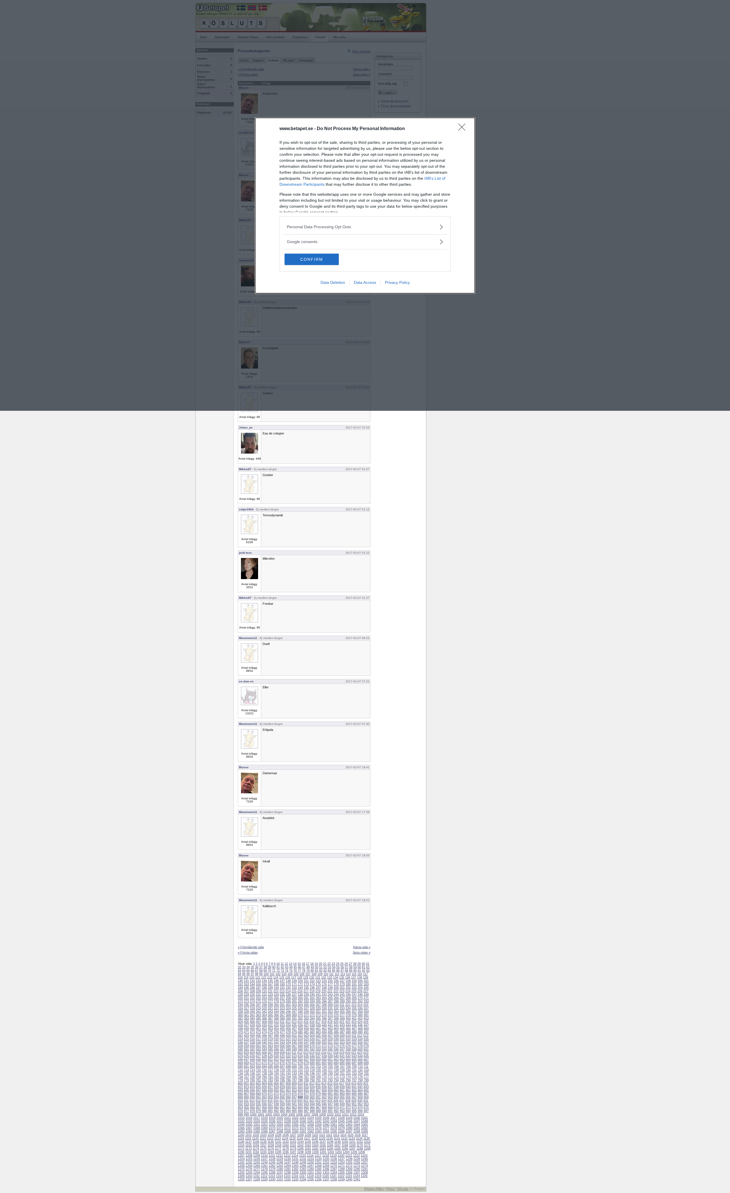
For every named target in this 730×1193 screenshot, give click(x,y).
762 (276, 1076)
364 (264, 1015)
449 (246, 1028)
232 (264, 994)
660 (324, 1059)
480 (300, 1032)
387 (270, 1018)
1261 (264, 1165)
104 (290, 974)
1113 (336, 1135)
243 (330, 994)
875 (294, 1093)
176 (324, 984)
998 (240, 1114)
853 (294, 1090)
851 (282, 1090)
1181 (308, 1148)
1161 (293, 1145)
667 (366, 1059)
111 (331, 974)
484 (324, 1032)
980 (264, 1111)
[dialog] (365, 205)
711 (366, 1066)
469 (366, 1028)
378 (348, 1015)
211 (270, 991)
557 (366, 1042)
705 (330, 1066)
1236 (333, 1158)
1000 (253, 1114)
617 (329, 1052)
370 (300, 1015)
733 (366, 1069)
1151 (352, 1141)
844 (240, 1090)
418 (324, 1022)
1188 (359, 1148)
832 (300, 1087)
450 (252, 1028)
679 (306, 1063)
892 (264, 1097)
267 (342, 998)
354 (336, 1011)
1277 (256, 1169)
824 (252, 1087)
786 (288, 1080)
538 (252, 1042)
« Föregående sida (251, 947)
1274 (364, 1165)
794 (336, 1080)
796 (348, 1080)
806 (276, 1083)
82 (321, 970)
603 (246, 1052)
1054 (279, 1124)
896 (288, 1097)
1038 (287, 1121)
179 (342, 984)
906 (348, 1097)
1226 (256, 1158)
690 (240, 1066)
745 (306, 1073)
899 (306, 1097)
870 (264, 1093)
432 (276, 1025)
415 (306, 1022)
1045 (341, 1121)
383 (246, 1018)
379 (354, 1015)
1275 (241, 1169)
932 (240, 1104)
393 (306, 1018)
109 (320, 974)
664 (348, 1059)
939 (282, 1104)
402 (360, 1018)
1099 (364, 1131)
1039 (295, 1121)
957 (258, 1107)
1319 (318, 1176)
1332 (287, 1179)
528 (324, 1039)
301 (282, 1004)
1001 (260, 1114)
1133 (351, 1138)
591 (306, 1049)
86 (338, 970)
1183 (322, 1148)
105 (296, 974)
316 (240, 1008)
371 (306, 1015)
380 (360, 1015)
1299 (295, 1172)
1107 (293, 1135)
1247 (287, 1162)
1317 (302, 1176)
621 (353, 1052)
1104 (270, 1135)
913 (258, 1100)
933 (246, 1104)
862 (348, 1090)
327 (306, 1008)
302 (288, 1004)
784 (276, 1080)
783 (270, 1080)
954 (240, 1107)
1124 (285, 1138)
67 (256, 970)
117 (365, 974)
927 (341, 1100)
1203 (338, 1152)
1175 (263, 1148)
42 (282, 967)
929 (353, 1100)
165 (258, 984)
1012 (345, 1114)
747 (318, 1073)
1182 (315, 1148)
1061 (333, 1124)
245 (342, 994)
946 (324, 1104)
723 (306, 1069)
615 (318, 1052)
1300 (302, 1172)
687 (354, 1063)
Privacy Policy (397, 282)
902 (324, 1097)
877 (306, 1093)
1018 (264, 1117)
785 (282, 1080)
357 (354, 1011)
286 (324, 1001)
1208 (249, 1155)
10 (278, 963)
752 (348, 1073)
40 (273, 967)
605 (258, 1052)
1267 (310, 1165)
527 (318, 1039)
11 (282, 963)
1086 (264, 1131)
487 (342, 1032)
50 (316, 967)
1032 (241, 1121)
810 (300, 1083)
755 (366, 1073)
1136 (241, 1141)
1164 (315, 1145)
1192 (256, 1152)
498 (276, 1035)
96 (248, 974)
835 (318, 1087)
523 (294, 1039)
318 (252, 1008)
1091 (302, 1131)
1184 (330, 1148)
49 (312, 967)
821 (365, 1083)
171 (294, 984)
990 (324, 1111)
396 (324, 1018)
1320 (325, 1176)
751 (342, 1073)
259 (294, 998)
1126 (300, 1138)
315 (365, 1004)
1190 (241, 1152)
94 (239, 974)
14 (295, 963)
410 (276, 1022)
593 (318, 1049)
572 (324, 1046)
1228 (272, 1158)
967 (318, 1107)
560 (252, 1046)
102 (278, 974)
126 (287, 977)
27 (350, 963)
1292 (241, 1172)
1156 (256, 1145)
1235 (326, 1158)
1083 (241, 1131)
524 (300, 1039)
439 (318, 1025)
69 (265, 970)
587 (282, 1049)
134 (335, 977)
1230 (287, 1158)
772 (336, 1076)
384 (252, 1018)
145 (270, 980)
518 (264, 1039)
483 (318, 1032)
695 (270, 1066)
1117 (365, 1135)
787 (294, 1080)
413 (294, 1022)
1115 (350, 1135)
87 (342, 970)
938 (276, 1104)
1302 (318, 1172)
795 (342, 1080)
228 (240, 994)
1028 (341, 1117)
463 (330, 1028)
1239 (356, 1158)
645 (366, 1056)
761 (270, 1076)
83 (325, 970)
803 (258, 1083)
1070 (272, 1128)
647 (246, 1059)
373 (318, 1015)
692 (252, 1066)
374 (324, 1015)
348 (300, 1011)
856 (312, 1090)
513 (365, 1035)
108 (314, 974)
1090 (295, 1131)
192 (288, 987)
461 (318, 1028)
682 (324, 1063)
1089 (287, 1131)
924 (324, 1100)
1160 (285, 1145)
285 (318, 1001)
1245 (272, 1162)
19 (316, 963)
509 (342, 1035)
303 (294, 1004)
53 (329, 967)
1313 (271, 1176)
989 (318, 1111)
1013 (353, 1114)
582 (252, 1049)
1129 (322, 1138)
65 (248, 970)
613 (306, 1052)
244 (336, 994)
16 (303, 963)
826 (264, 1087)
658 (312, 1059)
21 (325, 963)
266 (336, 998)
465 (342, 1028)
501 (294, 1035)
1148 (330, 1141)
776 (360, 1076)
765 (294, 1076)
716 (264, 1069)
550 (324, 1042)
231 (258, 994)
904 (336, 1097)
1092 (310, 1131)
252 (252, 998)
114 (348, 974)
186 (252, 987)
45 (295, 967)
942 (300, 1104)
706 (336, 1066)
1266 (302, 1165)
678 (300, 1063)
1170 (359, 1145)
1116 (357, 1135)
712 (240, 1069)
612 (300, 1052)
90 (355, 970)
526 (312, 1039)
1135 (366, 1138)
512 (359, 1035)
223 (341, 991)
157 (342, 980)
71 (273, 970)
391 (294, 1018)
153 (318, 980)
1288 (341, 1169)
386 (264, 1018)
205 (366, 987)
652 (276, 1059)
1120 (255, 1138)
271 (366, 998)
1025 (318, 1117)
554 (348, 1042)
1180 (300, 1148)
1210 (264, 1155)
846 (252, 1090)
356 (348, 1011)
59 (355, 967)
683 (330, 1063)
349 (306, 1011)
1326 (241, 1179)
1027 (333, 1117)
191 (282, 987)
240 (312, 994)
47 (303, 967)
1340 (349, 1179)
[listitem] (365, 227)
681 (318, 1063)
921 (306, 1100)
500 (288, 1035)
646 (240, 1059)
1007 (307, 1114)
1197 (293, 1152)
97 (252, 974)
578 (360, 1046)
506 (324, 1035)
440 (324, 1025)
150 (300, 980)
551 (330, 1042)
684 (336, 1063)
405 (246, 1022)
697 (282, 1066)
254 (264, 998)
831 (294, 1087)
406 (252, 1022)
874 (288, 1093)
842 (360, 1087)
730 (348, 1069)
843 (366, 1087)
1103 (263, 1135)
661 (330, 1059)
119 (246, 977)
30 (363, 963)
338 (240, 1011)
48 (308, 967)
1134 (359, 1138)
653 (282, 1059)
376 (336, 1015)
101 (272, 974)
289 (342, 1001)
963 (294, 1107)
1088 (279, 1131)
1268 (318, 1165)
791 (318, 1080)
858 (324, 1090)
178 (336, 984)
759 (258, 1076)
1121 (262, 1138)
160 (360, 980)
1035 (264, 1121)
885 (354, 1093)
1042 (318, 1121)
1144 (300, 1141)
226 (359, 991)
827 (270, 1087)
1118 (241, 1138)
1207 (241, 1155)
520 (276, 1039)
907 (354, 1097)
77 (299, 970)
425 (365, 1022)
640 (336, 1056)
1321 (333, 1176)
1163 (308, 1145)
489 (354, 1032)
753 (354, 1073)
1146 (315, 1141)
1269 (326, 1165)
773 (342, 1076)
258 (288, 998)
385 (258, 1018)
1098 (356, 1131)
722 (300, 1069)
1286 (326, 1169)
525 (306, 1039)
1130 (329, 1138)
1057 (302, 1124)
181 (354, 984)
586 (276, 1049)
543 (282, 1042)
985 (294, 1111)
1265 (295, 1165)
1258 (241, 1165)
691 (246, 1066)
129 (305, 977)
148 (288, 980)
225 (353, 991)
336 (360, 1008)
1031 (364, 1117)
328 (312, 1008)
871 (270, 1093)
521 (282, 1039)
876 (300, 1093)
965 (306, 1107)
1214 (294, 1155)
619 (341, 1052)
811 (306, 1083)
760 (264, 1076)
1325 (364, 1176)
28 (354, 963)
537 (246, 1042)
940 (288, 1104)
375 (330, 1015)
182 (360, 984)
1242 (249, 1162)
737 (258, 1073)
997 (366, 1111)
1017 (256, 1117)
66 (252, 970)
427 (246, 1025)
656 (300, 1059)
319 (258, 1008)
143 (258, 980)
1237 (341, 1158)
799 (366, 1080)
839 (342, 1087)
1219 (333, 1155)
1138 (256, 1141)
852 (288, 1090)
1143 (293, 1141)
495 (258, 1035)
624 (240, 1056)
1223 (364, 1155)
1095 (333, 1131)
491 (366, 1032)
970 (336, 1107)
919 (294, 1100)
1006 (299, 1114)
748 (324, 1073)
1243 (256, 1162)
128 (299, 977)
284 (312, 1001)
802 (252, 1083)
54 (333, 967)
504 (312, 1035)
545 (294, 1042)
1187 (352, 1148)
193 (294, 987)
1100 (241, 1135)
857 (318, 1090)
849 (270, 1090)
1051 (256, 1124)
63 (239, 970)
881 (330, 1093)
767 (306, 1076)
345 (282, 1011)
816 (335, 1083)
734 (240, 1073)
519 (270, 1039)
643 (354, 1056)
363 (258, 1015)
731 (354, 1069)
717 (270, 1069)
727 (330, 1069)
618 (335, 1052)
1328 (256, 1179)
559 (246, 1046)
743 (294, 1073)
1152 (359, 1141)
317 (246, 1008)
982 (276, 1111)
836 (324, 1087)
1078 (333, 1128)
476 (276, 1032)
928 (347, 1100)
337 (366, 1008)
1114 (343, 1135)
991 (330, 1111)
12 (286, 963)
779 (246, 1080)
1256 (356, 1162)
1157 (263, 1145)
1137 (248, 1141)
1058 (310, 1124)
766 (300, 1076)
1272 (349, 1165)
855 (306, 1090)
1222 (356, 1155)
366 (276, 1015)
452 (264, 1028)
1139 (263, 1141)
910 (240, 1100)
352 (324, 1011)
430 (264, 1025)
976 (240, 1111)
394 (312, 1018)
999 (246, 1114)
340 (252, 1011)
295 (246, 1004)
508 (336, 1035)
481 (306, 1032)
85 (333, 970)
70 (269, 970)
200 (336, 987)
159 (354, 980)
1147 (322, 1141)
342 (264, 1011)
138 (359, 977)
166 (264, 984)
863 (354, 1090)
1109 (308, 1135)
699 (294, 1066)
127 (293, 977)
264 (324, 998)
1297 (279, 1172)
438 (312, 1025)
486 (336, 1032)
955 (246, 1107)
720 (288, 1069)
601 (366, 1049)
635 (306, 1056)
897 (294, 1097)
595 (330, 1049)
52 (325, 967)
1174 (256, 1148)
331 (330, 1008)
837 (330, 1087)
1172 (241, 1148)
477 (282, 1032)
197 (318, 987)
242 (324, 994)
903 (330, 1097)
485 (330, 1032)
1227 (264, 1158)
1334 (302, 1179)
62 (368, 967)
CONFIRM (311, 259)
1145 (308, 1141)
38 (265, 967)
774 (348, 1076)
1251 (318, 1162)
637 (318, 1056)
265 (330, 998)
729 (342, 1069)
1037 (279, 1121)
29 (359, 963)
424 (359, 1022)
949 (342, 1104)
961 (282, 1107)
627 (258, 1056)
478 (288, 1032)
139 (365, 977)
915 (270, 1100)
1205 (353, 1152)
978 (252, 1111)
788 (300, 1080)
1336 (318, 1179)
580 (240, 1049)
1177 (278, 1148)
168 (276, 984)
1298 (287, 1172)
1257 (364, 1162)
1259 (249, 1165)
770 (324, 1076)
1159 (278, 1145)
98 (256, 974)
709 (354, 1066)
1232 (302, 1158)
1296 (272, 1172)
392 (300, 1018)
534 (360, 1039)
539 (258, 1042)
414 (300, 1022)
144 (264, 980)
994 (348, 1111)
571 (318, 1046)
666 (360, 1059)
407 (258, 1022)
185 (246, 987)
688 (360, 1063)
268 (348, 998)
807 (282, 1083)
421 (341, 1022)
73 (282, 970)
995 (354, 1111)
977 (246, 1111)
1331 (279, 1179)
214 (288, 991)
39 (269, 967)
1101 (248, 1135)
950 (348, 1104)
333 (342, 1008)
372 (312, 1015)
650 (264, 1059)
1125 (292, 1138)
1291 (364, 1169)
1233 (310, 1158)
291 (354, 1001)
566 (288, 1046)
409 (270, 1022)
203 (354, 987)
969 (330, 1107)
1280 (279, 1169)
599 (354, 1049)
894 (276, 1097)
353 (330, 1011)
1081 (356, 1128)
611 (294, 1052)
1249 (302, 1162)
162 (240, 984)
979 (258, 1111)
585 (270, 1049)
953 (366, 1104)
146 (276, 980)
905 (342, 1097)
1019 (272, 1117)
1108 (300, 1135)
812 (312, 1083)
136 (347, 977)
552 (336, 1042)
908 (360, 1097)
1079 (341, 1128)
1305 (341, 1172)
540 (264, 1042)
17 (307, 963)
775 (354, 1076)
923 (318, 1100)
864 (360, 1090)
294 (240, 1004)
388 (276, 1018)
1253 (333, 1162)
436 (300, 1025)
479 (294, 1032)
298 (264, 1004)
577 (354, 1046)
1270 (333, 1165)
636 (312, 1056)
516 (252, 1039)
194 (300, 987)
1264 (287, 1165)
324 (288, 1008)
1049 (241, 1124)
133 (329, 977)
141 (246, 980)
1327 (249, 1179)
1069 (264, 1128)
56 (342, 967)
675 (282, 1063)
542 (276, 1042)
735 (246, 1073)
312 (347, 1004)
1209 (256, 1155)
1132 (344, 1138)
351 (318, 1011)
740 (276, 1073)
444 (348, 1025)
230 (252, 994)
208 (252, 991)
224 (347, 991)
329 (318, 1008)
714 (252, 1069)
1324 (356, 1176)
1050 (249, 1124)
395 (318, 1018)
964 (300, 1107)
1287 (333, 1169)
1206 (361, 1152)
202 (348, 987)
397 (330, 1018)
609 (282, 1052)
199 (330, 987)
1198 (300, 1152)
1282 (295, 1169)
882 (336, 1093)
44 (291, 967)
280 (288, 1001)
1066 (241, 1128)
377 (342, 1015)
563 (270, 1046)
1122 (270, 1138)
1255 (349, 1162)
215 (294, 991)
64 (244, 970)
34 (248, 967)
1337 (326, 1179)
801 (246, 1083)
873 (282, 1093)
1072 (287, 1128)
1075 (310, 1128)
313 (353, 1004)
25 (342, 963)
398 (336, 1018)
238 (300, 994)
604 (252, 1052)
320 (264, 1008)
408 (264, 1022)
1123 (277, 1138)
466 (348, 1028)
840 (348, 1087)
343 (270, 1011)
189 (270, 987)
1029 (349, 1117)
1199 (308, 1152)
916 (276, 1100)
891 (258, 1097)
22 (329, 963)
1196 (285, 1152)
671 (258, 1063)
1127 (307, 1138)
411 (282, 1022)
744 (300, 1073)
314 (359, 1004)
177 (330, 984)
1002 (268, 1114)
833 (306, 1087)
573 (330, 1046)
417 (318, 1022)
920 (300, 1100)
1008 (314, 1114)
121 (257, 977)
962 (288, 1107)
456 (288, 1028)
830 (288, 1087)
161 (366, 980)
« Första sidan (248, 952)
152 (312, 980)
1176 (270, 1148)
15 (299, 963)
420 (335, 1022)
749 (330, 1073)
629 (270, 1056)
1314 (279, 1176)
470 (240, 1032)
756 (240, 1076)
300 (276, 1004)
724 (312, 1069)
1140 (270, 1141)
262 (312, 998)
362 (252, 1015)
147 (282, 980)
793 (330, 1080)
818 (347, 1083)
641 (342, 1056)
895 (282, 1097)
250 (240, 998)
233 (270, 994)
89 (350, 970)
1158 (270, 1145)
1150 (345, 1141)
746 (312, 1073)
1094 (326, 1131)
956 (252, 1107)
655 (294, 1059)
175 (318, 984)
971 (342, 1107)
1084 (249, 1131)
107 (308, 974)
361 (246, 1015)
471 (246, 1032)
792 (324, 1080)
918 (288, 1100)
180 (348, 984)
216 (300, 991)
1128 (314, 1138)
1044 (333, 1121)
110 (325, 974)
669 (246, 1063)
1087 (272, 1131)
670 (252, 1063)
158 (348, 980)
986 (300, 1111)
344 (276, 1011)
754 (360, 1073)
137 (353, 977)
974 (360, 1107)
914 (264, 1100)
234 (276, 994)
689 (366, 1063)
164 (252, 984)
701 (306, 1066)
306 (312, 1004)
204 (360, 987)
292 (360, 1001)
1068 (256, 1128)
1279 (272, 1169)
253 (258, 998)
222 (335, 991)
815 (329, 1083)
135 (341, 977)
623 (365, 1052)
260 (300, 998)
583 (258, 1049)
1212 (279, 1155)
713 (246, 1069)
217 (306, 991)
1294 (256, 1172)
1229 (279, 1158)
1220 (341, 1155)
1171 (367, 1145)
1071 (279, 1128)
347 (294, 1011)
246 (348, 994)
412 (288, 1022)
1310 (249, 1176)
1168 (345, 1145)
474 (264, 1032)
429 (258, 1025)
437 (306, 1025)
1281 (287, 1169)
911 (246, 1100)
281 (294, 1001)
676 (288, 1063)
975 (366, 1107)
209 (258, 991)
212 (276, 991)
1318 (310, 1176)
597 (342, 1049)
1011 (337, 1114)
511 (354, 1035)
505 (318, 1035)
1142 (285, 1141)
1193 (263, 1152)
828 (276, 1087)
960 (276, 1107)
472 (252, 1032)
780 (252, 1080)
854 (300, 1090)
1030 (356, 1117)
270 (360, 998)
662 (336, 1059)
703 (318, 1066)
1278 (264, 1169)
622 (359, 1052)
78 (303, 970)
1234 (318, 1158)
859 (330, 1090)
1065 (364, 1124)
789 (306, 1080)
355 (342, 1011)
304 (300, 1004)
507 (330, 1035)
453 (270, 1028)
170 (288, 984)
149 (294, 980)
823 (246, 1087)
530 (336, 1039)
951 (354, 1104)
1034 (256, 1121)
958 (264, 1107)
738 (264, 1073)
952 (360, 1104)
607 (270, 1052)
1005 (291, 1114)
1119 (248, 1138)
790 (312, 1080)
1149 (337, 1141)
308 (324, 1004)
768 (312, 1076)
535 (366, 1039)
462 (324, 1028)
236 (288, 994)
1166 (330, 1145)
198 (324, 987)
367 (282, 1015)
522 (288, 1039)
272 (240, 1001)
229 (246, 994)
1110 (315, 1135)
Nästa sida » (361, 947)
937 (270, 1104)
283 (306, 1001)
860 (336, 1090)
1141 (278, 1141)
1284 (310, 1169)
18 (312, 963)
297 (258, 1004)
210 (264, 991)
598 (348, 1049)
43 (286, 967)
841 (354, 1087)
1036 (272, 1121)
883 (342, 1093)
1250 (310, 1162)
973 (354, 1107)
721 (294, 1069)
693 (258, 1066)
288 (336, 1001)
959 (270, 1107)
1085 (256, 1131)
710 (360, 1066)
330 (324, 1008)
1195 (278, 1152)
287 (330, 1001)
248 (360, 994)
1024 (310, 1117)
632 (288, 1056)
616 (324, 1052)
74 (286, 970)
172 (300, 984)
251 (246, 998)
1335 (310, 1179)
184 (240, 987)
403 (366, 1018)
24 (337, 963)
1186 (345, 1148)
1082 (364, 1128)
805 (270, 1083)
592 (312, 1049)
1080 (349, 1128)
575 (342, 1046)
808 (288, 1083)
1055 (287, 1124)
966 (312, 1107)
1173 (248, 1148)
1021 (287, 1117)
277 (270, 1001)
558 (240, 1046)
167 (270, 984)
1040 (302, 1121)
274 (252, 1001)
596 (336, 1049)
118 (240, 977)
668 (240, 1063)
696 (276, 1066)
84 (329, 970)
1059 (318, 1124)
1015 (241, 1117)
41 (278, 967)
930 (359, 1100)
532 (348, 1039)
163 (246, 984)
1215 (302, 1155)
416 (312, 1022)
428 (252, 1025)
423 (353, 1022)
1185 (337, 1148)
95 (244, 974)
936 (264, 1104)
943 (306, 1104)
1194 (270, 1152)
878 (312, 1093)
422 (347, 1022)
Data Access (365, 282)
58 (350, 967)
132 (323, 977)
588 (288, 1049)
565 (282, 1046)
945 (318, 1104)
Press (390, 1188)
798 (360, 1080)
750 (336, 1073)
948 (336, 1104)
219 (318, 991)
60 (359, 967)
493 (246, 1035)
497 (270, 1035)
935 (258, 1104)
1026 (326, 1117)
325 (294, 1008)
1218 (325, 1155)
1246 (279, 1162)
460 (312, 1028)
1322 (341, 1176)
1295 (264, 1172)
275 (258, 1001)
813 (318, 1083)
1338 (333, 1179)
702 (312, 1066)
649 (258, 1059)
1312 (264, 1176)
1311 (256, 1176)
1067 (249, 1128)
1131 (337, 1138)
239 (306, 994)
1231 (295, 1158)
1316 (294, 1176)
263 (318, 998)
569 (306, 1046)
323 (282, 1008)
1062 (341, 1124)
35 (252, 967)
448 (240, 1028)
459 (306, 1028)
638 (324, 1056)
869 (258, 1093)
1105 (278, 1135)
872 (276, 1093)
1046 (349, 1121)
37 (261, 967)
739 (270, 1073)
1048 (364, 1121)
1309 (241, 1176)
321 (270, 1008)
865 (366, 1090)
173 (306, 984)
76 (295, 970)
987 (306, 1111)
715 (258, 1069)
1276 (249, 1169)
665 (354, 1059)
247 (354, 994)
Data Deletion (333, 282)
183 (366, 984)
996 (360, 1111)
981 (270, 1111)
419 (329, 1022)
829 (282, 1087)
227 (365, 991)
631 (282, 1056)
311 (342, 1004)
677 (294, 1063)
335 (354, 1008)
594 (324, 1049)
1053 (272, 1124)
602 (240, 1052)
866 (240, 1093)
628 (264, 1056)
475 (270, 1032)
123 (269, 977)
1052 (264, 1124)
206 (240, 991)
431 (270, 1025)
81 (316, 970)
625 (246, 1056)
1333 (295, 1179)
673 (270, 1063)
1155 (248, 1145)
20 (320, 963)
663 (342, 1059)
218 (312, 991)
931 (365, 1100)
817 (341, 1083)
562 (264, 1046)
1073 (295, 1128)
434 (288, 1025)
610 (288, 1052)
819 (353, 1083)
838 (336, 1087)
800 (240, 1083)
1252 (326, 1162)
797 (354, 1080)
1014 (360, 1114)
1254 (341, 1162)
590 (300, 1049)
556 (360, 1042)
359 (366, 1011)
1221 (348, 1155)
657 (306, 1059)
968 (324, 1107)
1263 (279, 1165)
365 (270, 1015)
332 (336, 1008)
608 (276, 1052)
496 (264, 1035)
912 (252, 1100)
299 (270, 1004)
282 (300, 1001)
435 (294, 1025)
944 (312, 1104)
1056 (295, 1124)
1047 (356, 1121)
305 (306, 1004)
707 (342, 1066)
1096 (341, 1131)
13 (290, 963)
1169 (352, 1145)
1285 (318, 1169)
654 (288, 1059)
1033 (249, 1121)
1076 (318, 1128)
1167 (337, 1145)
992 (336, 1111)
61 (363, 967)
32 (239, 967)
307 (318, 1004)
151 (306, 980)
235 (282, 994)
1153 (367, 1141)
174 (312, 984)
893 (270, 1097)
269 (354, 998)
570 (312, 1046)
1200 (315, 1152)
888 (240, 1097)
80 (312, 970)
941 (294, 1104)
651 (270, 1059)
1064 (356, 1124)
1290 (356, 1169)
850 (276, 1090)
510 (348, 1035)
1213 (287, 1155)
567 (294, 1046)
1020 (279, 1117)
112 (336, 974)
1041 (310, 1121)
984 (288, 1111)
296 (252, 1004)
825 (258, 1087)
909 (366, 1097)
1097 (349, 1131)
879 (318, 1093)
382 (240, 1018)
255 (270, 998)
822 (240, 1087)
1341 (356, 1179)
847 (258, 1090)
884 (348, 1093)
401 (354, 1018)
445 (354, 1025)
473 (258, 1032)
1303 (326, 1172)
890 (252, 1097)
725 (318, 1069)
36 (256, 967)
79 (308, 970)
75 (291, 970)
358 (360, 1011)
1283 (302, 1169)
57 (346, 967)
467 (354, 1028)
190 (276, 987)
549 (318, 1042)
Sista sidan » (361, 952)
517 (258, 1039)
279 (282, 1001)
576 (348, 1046)
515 (246, 1039)
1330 (272, 1179)
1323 (348, 1176)
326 (300, 1008)
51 (321, 967)
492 (240, 1035)
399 (342, 1018)
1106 (285, 1135)
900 (312, 1097)
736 (252, 1073)
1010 (330, 1114)
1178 (285, 1148)
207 (246, 991)
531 (342, 1039)
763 (282, 1076)
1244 (264, 1162)
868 (252, 1093)
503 (306, 1035)
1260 (256, 1165)
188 (264, 987)
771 (330, 1076)
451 (258, 1028)
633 (294, 1056)
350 (312, 1011)
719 (282, 1069)
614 (312, 1052)
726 (324, 1069)
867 (246, 1093)
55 (338, 967)
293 (366, 1001)
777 (366, 1076)
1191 (248, 1152)
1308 (364, 1172)
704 (324, 1066)
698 (288, 1066)
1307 (356, 1172)
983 (282, 1111)
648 (252, 1059)
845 (246, 1090)
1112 (329, 1135)
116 (359, 974)
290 (348, 1001)
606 (264, 1052)
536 (240, 1042)
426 (240, 1025)
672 (264, 1063)
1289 (349, 1169)
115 (354, 974)
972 (348, 1107)
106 (302, 974)
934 (252, 1104)
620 (347, 1052)
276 (264, 1001)
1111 (322, 1135)
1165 (322, 1145)
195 (306, 987)
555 (354, 1042)
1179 (293, 1148)
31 (367, 963)
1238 (349, 1158)
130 (311, 977)
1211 (272, 1155)
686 (348, 1063)
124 (275, 977)
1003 (276, 1114)
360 (240, 1015)
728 (336, 1069)
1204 (346, 1152)
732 (360, 1069)
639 (330, 1056)
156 (336, 980)
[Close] (463, 129)
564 (276, 1046)
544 (288, 1042)
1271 (341, 1165)
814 (324, 1083)
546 (300, 1042)
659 (318, 1059)
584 (264, 1049)
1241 (241, 1162)
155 (330, 980)
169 (282, 984)
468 (360, 1028)
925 (329, 1100)
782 (264, 1080)
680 (312, 1063)
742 (288, 1073)
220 (324, 991)
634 (300, 1056)
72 (278, 970)
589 (294, 1049)
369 (294, 1015)
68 (261, 970)
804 (264, 1083)
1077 (326, 1128)
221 (329, 991)
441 (330, 1025)
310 (336, 1004)
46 (299, 967)
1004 (284, 1114)
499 (282, 1035)
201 (342, 987)
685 (342, 1063)
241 (318, 994)
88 (346, 970)
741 (282, 1073)
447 (366, 1025)
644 (360, 1056)
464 (336, 1028)
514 (240, 1039)
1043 (326, 1121)
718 (276, 1069)
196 (312, 987)
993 (342, 1111)
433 (282, 1025)
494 (252, 1035)
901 (318, 1097)
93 (368, 970)
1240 (364, 1158)
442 (336, 1025)
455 (282, 1028)
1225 (249, 1158)
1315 (287, 1176)
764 (288, 1076)
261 (306, 998)
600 (360, 1049)
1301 (310, 1172)
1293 (249, 1172)
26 (346, 963)
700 (300, 1066)
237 (294, 994)
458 (300, 1028)
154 (324, 980)
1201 (323, 1152)
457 (294, 1028)
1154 (241, 1145)
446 (360, 1025)
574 (336, 1046)
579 (366, 1046)
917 (282, 1100)
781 (258, 1080)
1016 (249, 1117)
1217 (318, 1155)
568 (300, 1046)
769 (318, 1076)
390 (288, 1018)
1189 (367, 1148)
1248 (295, 1162)
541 (270, 1042)
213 (282, 991)
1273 (356, 1165)
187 (258, 987)
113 (342, 974)
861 (342, 1090)
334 (348, 1008)
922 (312, 1100)
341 (258, 1011)
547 (306, 1042)
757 (246, 1076)
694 (264, 1066)
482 (312, 1032)
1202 (330, 1152)
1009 (322, 1114)
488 (348, 1032)
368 (288, 1015)
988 (312, 1111)
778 (240, 1080)
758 (252, 1076)
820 (359, 1083)
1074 (302, 1128)
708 (348, 1066)
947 (330, 1104)
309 (330, 1004)
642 (348, 1056)
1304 (333, 1172)
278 (276, 1001)
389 (282, 1018)
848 (264, 1090)
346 (288, 1011)
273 (246, 1001)
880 (324, 1093)
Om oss (402, 1188)
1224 (241, 1158)
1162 (300, 1145)
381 (366, 1015)
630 (276, 1056)
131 (317, 977)
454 (276, 1028)
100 (266, 974)
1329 (264, 1179)
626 (252, 1056)
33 (244, 967)
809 (294, 1083)
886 (360, 1093)
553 (342, 1042)
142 (252, 980)
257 (282, 998)
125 (281, 977)
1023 (302, 1117)
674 (276, 1063)
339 (246, 1011)
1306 (349, 1172)
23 (333, 963)
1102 (256, 1135)
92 (363, 970)
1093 (318, 1131)
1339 (341, 1179)
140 (240, 980)
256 (276, 998)
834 (312, 1087)
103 (284, 974)
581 (246, 1049)
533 (354, 1039)
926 (335, 1100)
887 (366, 1093)
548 (312, 1042)
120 (251, 977)
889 (246, 1097)
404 (240, 1022)
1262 (272, 1165)
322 (276, 1008)
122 (263, 977)
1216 (310, 1155)
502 (300, 1035)
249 (366, 994)
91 (359, 970)
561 (258, 1046)
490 (360, 1032)
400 (348, 1018)
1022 (295, 1117)
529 (330, 1039)
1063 (349, 1124)
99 (261, 974)
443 (342, 1025)
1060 (326, 1124)
